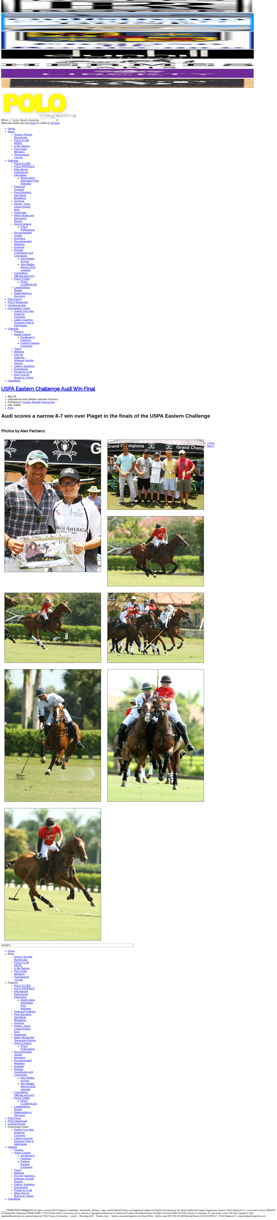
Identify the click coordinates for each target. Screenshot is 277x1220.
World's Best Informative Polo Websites (30, 181)
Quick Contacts (22, 224)
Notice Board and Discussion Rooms (24, 218)
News (11, 131)
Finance (18, 331)
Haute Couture (22, 334)
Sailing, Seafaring (24, 366)
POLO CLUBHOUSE (29, 283)
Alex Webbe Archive (27, 260)
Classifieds (14, 380)
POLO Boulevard (18, 302)
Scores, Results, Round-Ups (23, 136)
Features (13, 160)
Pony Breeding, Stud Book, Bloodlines (23, 195)
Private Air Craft (23, 372)
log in (33, 123)
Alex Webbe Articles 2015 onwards (28, 267)
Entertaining (21, 369)
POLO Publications (28, 228)
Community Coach (19, 308)
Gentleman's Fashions (28, 339)
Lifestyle (13, 328)
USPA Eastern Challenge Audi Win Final (48, 389)
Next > (210, 446)
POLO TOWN (22, 279)
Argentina (19, 238)
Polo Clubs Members (20, 150)
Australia (19, 247)
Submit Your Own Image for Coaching (24, 314)
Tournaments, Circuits (21, 156)
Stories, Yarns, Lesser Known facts (22, 207)
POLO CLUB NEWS (21, 142)
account (55, 123)
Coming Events (17, 305)
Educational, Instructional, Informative (21, 172)
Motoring (19, 351)
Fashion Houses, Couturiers (30, 344)
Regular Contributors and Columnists (23, 253)
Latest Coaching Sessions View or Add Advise (24, 323)
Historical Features (19, 188)
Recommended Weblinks (23, 243)
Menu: (5, 120)
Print (10, 408)
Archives (19, 201)
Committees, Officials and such (24, 274)
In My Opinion (22, 146)
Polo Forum (15, 299)
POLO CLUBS (22, 163)
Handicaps (20, 212)
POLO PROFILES (24, 166)
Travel (17, 349)
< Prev (210, 443)
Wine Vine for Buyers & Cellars (23, 376)
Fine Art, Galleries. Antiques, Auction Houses (24, 359)
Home (11, 128)
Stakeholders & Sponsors (23, 295)
